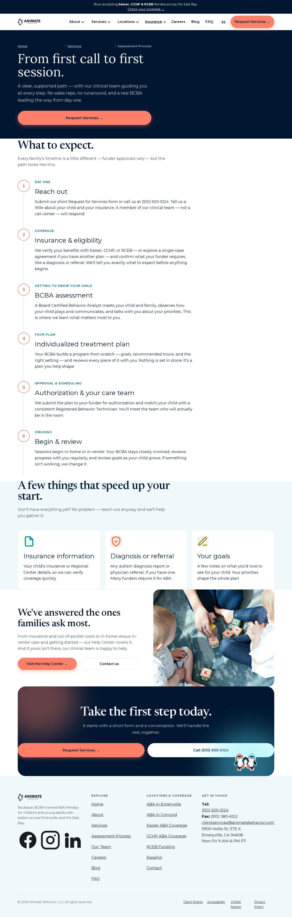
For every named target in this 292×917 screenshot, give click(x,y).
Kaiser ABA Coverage (167, 825)
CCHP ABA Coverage (166, 836)
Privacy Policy (259, 904)
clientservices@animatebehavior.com (238, 822)
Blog (195, 22)
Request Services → (252, 22)
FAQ (209, 22)
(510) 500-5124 (215, 810)
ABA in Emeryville (164, 804)
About (74, 22)
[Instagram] (50, 841)
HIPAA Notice (236, 904)
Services (98, 22)
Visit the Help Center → (47, 664)
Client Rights (193, 902)
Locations (126, 22)
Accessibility (216, 902)
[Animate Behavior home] (40, 21)
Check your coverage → (146, 9)
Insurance (153, 22)
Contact (154, 868)
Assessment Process (111, 836)
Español (154, 857)
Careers (178, 22)
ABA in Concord (162, 814)
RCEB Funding (161, 846)
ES (224, 22)
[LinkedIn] (73, 841)
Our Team (101, 846)
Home (22, 46)
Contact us (109, 664)
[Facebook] (28, 841)
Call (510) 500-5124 (211, 750)
